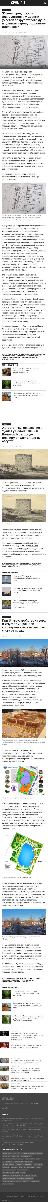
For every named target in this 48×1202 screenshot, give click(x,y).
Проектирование (9, 982)
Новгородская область (11, 1156)
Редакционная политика (16, 1196)
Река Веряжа (14, 357)
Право (13, 1170)
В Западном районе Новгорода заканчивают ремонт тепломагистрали (26, 371)
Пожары (14, 1167)
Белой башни (33, 543)
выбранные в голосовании (13, 694)
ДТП (38, 1159)
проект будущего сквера (12, 153)
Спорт (39, 1167)
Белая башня (9, 563)
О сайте (13, 1194)
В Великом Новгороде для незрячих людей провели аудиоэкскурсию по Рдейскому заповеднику (28, 1018)
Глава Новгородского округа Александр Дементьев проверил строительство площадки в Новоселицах (26, 604)
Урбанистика (8, 359)
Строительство (25, 565)
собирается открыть (25, 551)
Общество (29, 356)
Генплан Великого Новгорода (16, 354)
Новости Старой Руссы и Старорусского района (19, 1175)
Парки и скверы (26, 980)
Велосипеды (38, 1164)
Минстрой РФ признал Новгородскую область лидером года (26, 578)
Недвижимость (8, 1184)
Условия (40, 1196)
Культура (6, 1170)
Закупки (5, 565)
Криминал (19, 1164)
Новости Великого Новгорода (13, 1159)
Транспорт (28, 1161)
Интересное (7, 1153)
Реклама (31, 1196)
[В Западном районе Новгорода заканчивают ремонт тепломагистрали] (6, 372)
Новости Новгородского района (14, 1173)
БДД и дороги (7, 1161)
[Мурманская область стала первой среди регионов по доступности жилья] (6, 591)
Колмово (6, 980)
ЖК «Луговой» (35, 978)
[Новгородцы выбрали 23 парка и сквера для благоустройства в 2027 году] (6, 396)
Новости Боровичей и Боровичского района (18, 1178)
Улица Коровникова (29, 357)
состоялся (6, 147)
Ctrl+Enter (35, 1103)
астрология (35, 1181)
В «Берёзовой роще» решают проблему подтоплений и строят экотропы (26, 383)
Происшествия (26, 1156)
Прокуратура (18, 1161)
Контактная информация (28, 1194)
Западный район (37, 354)
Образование (22, 1170)
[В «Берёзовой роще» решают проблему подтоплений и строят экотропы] (6, 384)
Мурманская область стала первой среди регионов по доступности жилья (27, 590)
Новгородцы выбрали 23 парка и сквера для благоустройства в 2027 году (27, 395)
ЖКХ (20, 1167)
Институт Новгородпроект (13, 356)
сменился (34, 546)
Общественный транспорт (12, 1181)
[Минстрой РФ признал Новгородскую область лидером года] (6, 579)
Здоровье (28, 1164)
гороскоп (6, 1167)
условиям (14, 482)
